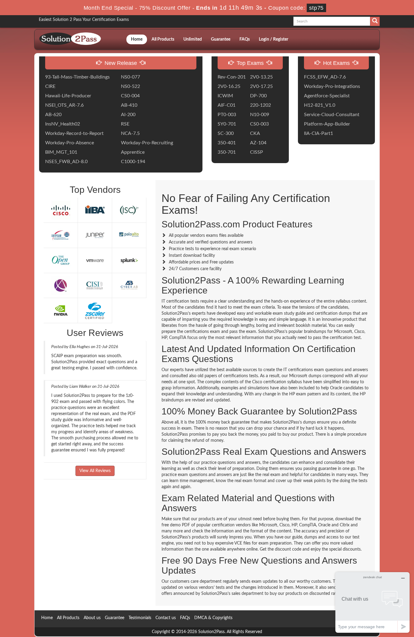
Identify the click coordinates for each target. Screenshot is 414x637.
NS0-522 (130, 86)
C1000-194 (133, 161)
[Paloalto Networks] (129, 235)
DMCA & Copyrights (213, 618)
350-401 (227, 142)
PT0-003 (227, 114)
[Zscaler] (94, 310)
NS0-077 (130, 77)
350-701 (227, 152)
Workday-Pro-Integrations (332, 86)
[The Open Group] (60, 260)
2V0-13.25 (261, 77)
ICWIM (225, 95)
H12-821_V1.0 (319, 105)
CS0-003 (259, 124)
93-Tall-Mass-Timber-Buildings (77, 77)
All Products (163, 39)
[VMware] (94, 260)
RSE (125, 124)
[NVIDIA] (60, 310)
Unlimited (192, 39)
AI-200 (128, 114)
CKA (255, 133)
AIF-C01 (226, 105)
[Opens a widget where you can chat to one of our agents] (372, 602)
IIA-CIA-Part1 (318, 133)
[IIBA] (94, 210)
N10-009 (259, 114)
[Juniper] (94, 235)
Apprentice (133, 152)
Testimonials (140, 618)
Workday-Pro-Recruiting (147, 142)
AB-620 (53, 114)
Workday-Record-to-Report (74, 133)
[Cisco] (60, 210)
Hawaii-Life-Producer (68, 95)
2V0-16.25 (229, 86)
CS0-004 (130, 95)
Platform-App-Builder (327, 124)
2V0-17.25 (261, 86)
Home (136, 39)
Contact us (165, 618)
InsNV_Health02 (62, 124)
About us (92, 618)
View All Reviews (95, 471)
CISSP (256, 152)
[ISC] (129, 210)
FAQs (244, 39)
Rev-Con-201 (232, 77)
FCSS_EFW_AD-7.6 (325, 77)
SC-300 (226, 133)
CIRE (50, 86)
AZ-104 (258, 142)
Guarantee (220, 39)
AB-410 (129, 105)
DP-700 (258, 95)
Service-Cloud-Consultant (331, 114)
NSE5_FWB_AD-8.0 (66, 161)
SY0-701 (227, 124)
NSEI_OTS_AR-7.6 (64, 105)
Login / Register (273, 39)
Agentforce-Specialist (327, 95)
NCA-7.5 (130, 133)
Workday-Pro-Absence (69, 142)
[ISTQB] (60, 235)
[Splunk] (129, 260)
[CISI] (94, 285)
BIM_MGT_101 (61, 152)
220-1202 (260, 105)
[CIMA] (60, 285)
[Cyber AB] (129, 285)
